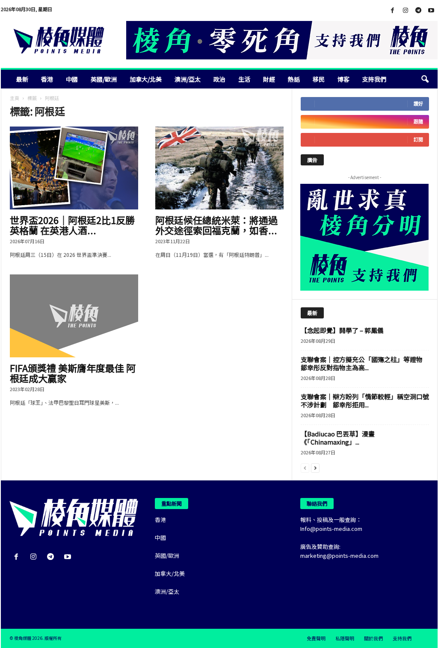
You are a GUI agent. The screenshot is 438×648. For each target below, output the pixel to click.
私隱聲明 (344, 638)
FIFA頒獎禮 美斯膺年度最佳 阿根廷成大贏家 (73, 373)
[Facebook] (393, 10)
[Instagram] (405, 10)
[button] (424, 79)
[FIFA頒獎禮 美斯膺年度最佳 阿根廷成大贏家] (74, 315)
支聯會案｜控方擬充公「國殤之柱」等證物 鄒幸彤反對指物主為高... (365, 363)
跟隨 (418, 121)
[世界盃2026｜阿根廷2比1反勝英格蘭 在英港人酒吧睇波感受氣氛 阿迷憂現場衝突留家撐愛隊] (74, 168)
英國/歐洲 (104, 79)
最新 (22, 79)
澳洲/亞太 (188, 79)
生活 (244, 79)
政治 (219, 79)
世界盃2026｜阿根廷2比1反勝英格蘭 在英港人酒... (72, 225)
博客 (343, 79)
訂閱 (418, 139)
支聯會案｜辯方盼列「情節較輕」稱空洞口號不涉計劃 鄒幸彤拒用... (365, 400)
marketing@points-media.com (339, 555)
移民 (319, 79)
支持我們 (374, 79)
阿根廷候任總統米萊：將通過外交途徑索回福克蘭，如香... (216, 225)
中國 (72, 79)
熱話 (294, 79)
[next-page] (315, 467)
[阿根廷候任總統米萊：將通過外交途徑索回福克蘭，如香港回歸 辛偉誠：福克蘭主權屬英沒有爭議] (219, 168)
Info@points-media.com (331, 528)
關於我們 (373, 638)
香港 (47, 79)
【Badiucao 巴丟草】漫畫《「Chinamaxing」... (338, 437)
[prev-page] (305, 467)
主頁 (14, 97)
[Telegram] (418, 10)
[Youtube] (431, 10)
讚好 (418, 103)
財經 (269, 79)
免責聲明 (316, 638)
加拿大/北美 (146, 79)
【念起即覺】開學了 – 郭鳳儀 (342, 330)
